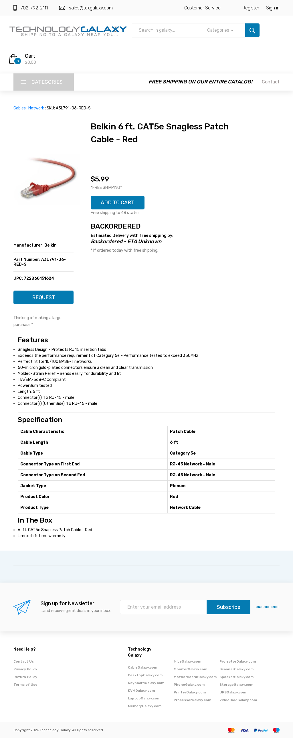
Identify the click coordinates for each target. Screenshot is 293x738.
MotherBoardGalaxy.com (195, 677)
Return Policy (25, 677)
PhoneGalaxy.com (189, 685)
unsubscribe (268, 607)
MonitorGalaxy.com (190, 669)
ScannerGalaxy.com (236, 669)
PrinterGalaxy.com (190, 692)
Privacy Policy (25, 669)
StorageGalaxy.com (236, 685)
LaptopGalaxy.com (144, 698)
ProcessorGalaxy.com (192, 700)
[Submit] (252, 30)
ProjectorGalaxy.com (237, 661)
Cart (30, 56)
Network (36, 108)
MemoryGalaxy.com (144, 706)
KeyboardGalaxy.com (146, 683)
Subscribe (228, 607)
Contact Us (23, 661)
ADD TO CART (117, 202)
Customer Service (202, 8)
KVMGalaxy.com (141, 691)
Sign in (273, 8)
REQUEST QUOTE (43, 299)
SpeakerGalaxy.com (236, 677)
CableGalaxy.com (142, 667)
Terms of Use (25, 685)
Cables (19, 108)
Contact (271, 82)
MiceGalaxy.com (187, 661)
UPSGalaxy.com (232, 692)
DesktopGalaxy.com (145, 675)
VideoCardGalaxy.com (238, 700)
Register (250, 8)
